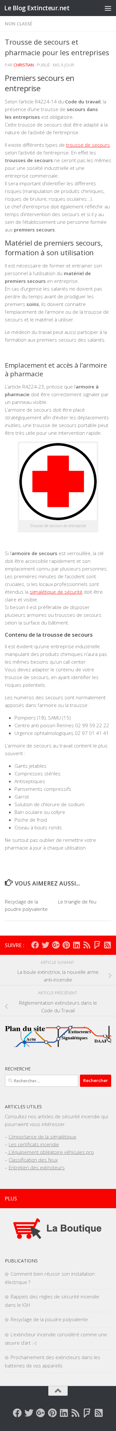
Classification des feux (33, 1159)
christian (24, 65)
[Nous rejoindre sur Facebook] (35, 945)
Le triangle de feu (77, 901)
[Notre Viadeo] (107, 945)
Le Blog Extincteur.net (36, 8)
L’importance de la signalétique (42, 1136)
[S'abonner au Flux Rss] (87, 945)
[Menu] (108, 8)
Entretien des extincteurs (37, 1167)
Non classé (19, 24)
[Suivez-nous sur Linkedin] (76, 945)
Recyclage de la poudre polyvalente (49, 1319)
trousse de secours (88, 145)
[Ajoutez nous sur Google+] (56, 945)
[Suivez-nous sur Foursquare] (97, 945)
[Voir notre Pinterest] (66, 945)
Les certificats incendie (34, 1144)
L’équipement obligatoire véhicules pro (50, 1152)
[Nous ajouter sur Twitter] (45, 945)
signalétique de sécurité (56, 592)
